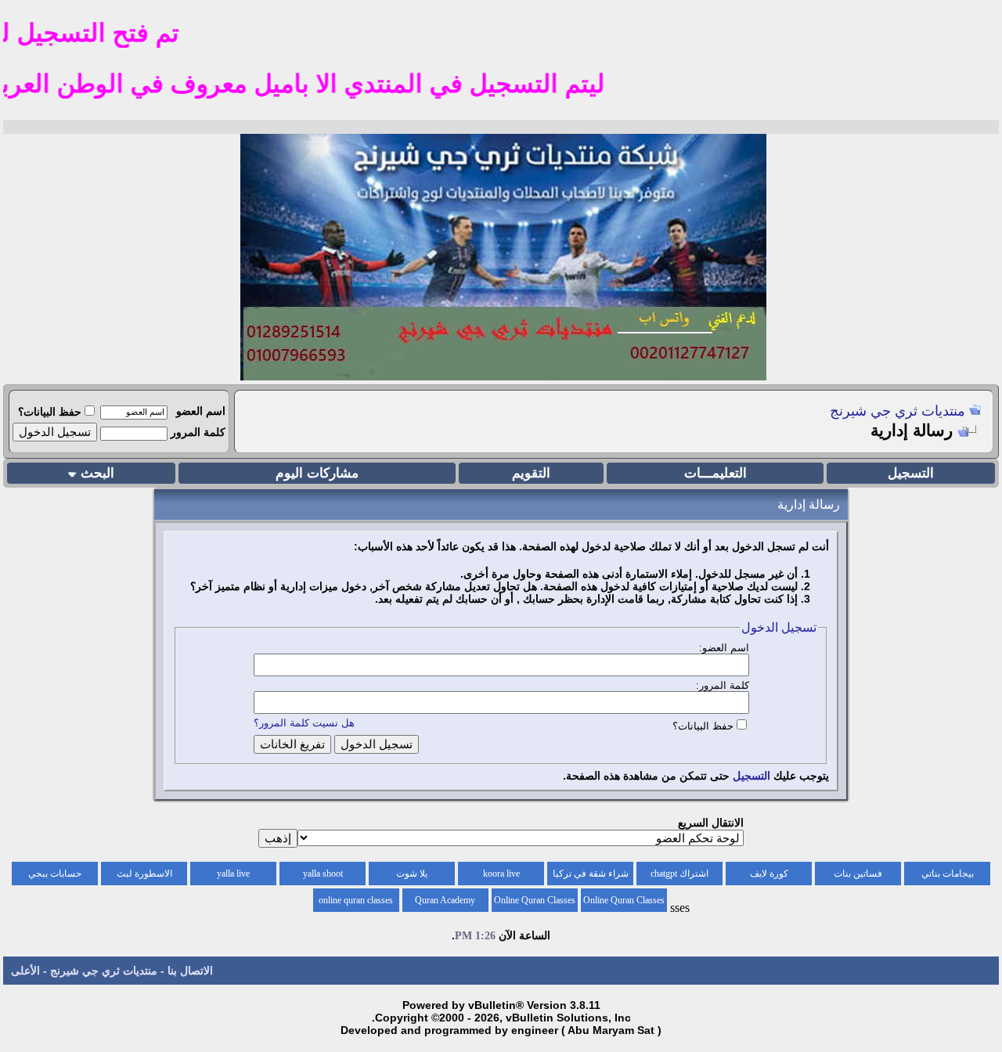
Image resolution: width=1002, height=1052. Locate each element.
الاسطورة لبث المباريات (144, 876)
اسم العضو (200, 411)
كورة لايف (769, 873)
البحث (97, 473)
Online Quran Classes (534, 900)
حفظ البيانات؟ (49, 411)
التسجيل (911, 473)
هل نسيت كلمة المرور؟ (304, 723)
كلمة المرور (198, 432)
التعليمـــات (715, 473)
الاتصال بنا (190, 970)
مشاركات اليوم (317, 473)
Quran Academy (445, 900)
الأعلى (25, 970)
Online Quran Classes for (624, 903)
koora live (501, 873)
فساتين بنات (858, 873)
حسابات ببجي (54, 873)
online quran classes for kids (356, 903)
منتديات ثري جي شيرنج (897, 411)
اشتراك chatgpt (679, 873)
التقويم (531, 473)
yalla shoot (323, 873)
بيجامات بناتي (947, 873)
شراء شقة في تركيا (591, 873)
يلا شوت (411, 873)
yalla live (233, 873)
